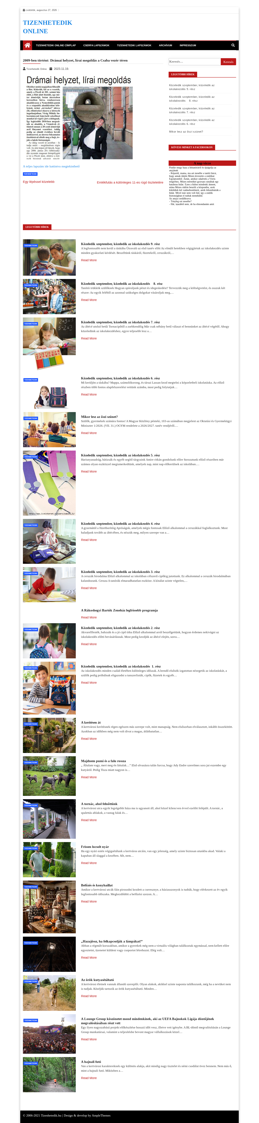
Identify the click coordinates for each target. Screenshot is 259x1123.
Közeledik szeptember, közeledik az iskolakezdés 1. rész (121, 666)
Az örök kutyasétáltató (97, 980)
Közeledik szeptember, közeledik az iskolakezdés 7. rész (120, 322)
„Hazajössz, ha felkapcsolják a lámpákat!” (112, 941)
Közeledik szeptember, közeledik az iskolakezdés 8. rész (121, 283)
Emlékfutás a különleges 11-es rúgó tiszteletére (130, 182)
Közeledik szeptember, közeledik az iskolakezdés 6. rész (120, 378)
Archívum (165, 45)
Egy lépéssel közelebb (38, 182)
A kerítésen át (91, 722)
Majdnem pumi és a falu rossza (103, 761)
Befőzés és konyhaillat (97, 885)
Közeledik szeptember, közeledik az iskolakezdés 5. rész (120, 455)
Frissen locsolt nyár (95, 847)
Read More (89, 260)
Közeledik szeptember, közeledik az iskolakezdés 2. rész (120, 628)
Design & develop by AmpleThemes (87, 1115)
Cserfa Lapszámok (96, 45)
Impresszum (188, 45)
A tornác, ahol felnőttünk (99, 804)
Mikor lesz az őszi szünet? (186, 131)
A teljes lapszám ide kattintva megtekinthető (51, 166)
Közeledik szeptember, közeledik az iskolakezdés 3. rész (120, 572)
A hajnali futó (91, 1062)
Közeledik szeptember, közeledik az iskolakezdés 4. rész (120, 523)
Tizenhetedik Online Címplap (56, 45)
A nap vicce (202, 163)
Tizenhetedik (30, 174)
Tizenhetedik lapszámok (134, 45)
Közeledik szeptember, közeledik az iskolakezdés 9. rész (120, 244)
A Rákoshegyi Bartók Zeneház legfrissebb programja (119, 610)
